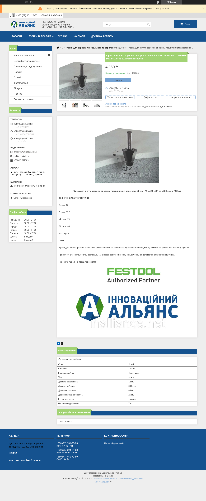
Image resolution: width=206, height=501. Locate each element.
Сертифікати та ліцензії (27, 61)
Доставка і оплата (102, 36)
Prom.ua (118, 473)
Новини (18, 72)
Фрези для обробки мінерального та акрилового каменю (96, 47)
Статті (17, 77)
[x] (62, 344)
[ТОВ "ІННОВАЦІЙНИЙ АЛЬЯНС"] (23, 24)
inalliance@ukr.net (22, 156)
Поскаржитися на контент (105, 479)
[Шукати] (148, 24)
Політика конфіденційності (131, 479)
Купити (118, 80)
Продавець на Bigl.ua (103, 476)
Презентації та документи (28, 66)
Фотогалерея (21, 83)
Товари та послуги (40, 36)
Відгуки (18, 88)
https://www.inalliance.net (25, 152)
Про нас (62, 36)
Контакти (79, 36)
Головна (17, 36)
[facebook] (58, 344)
